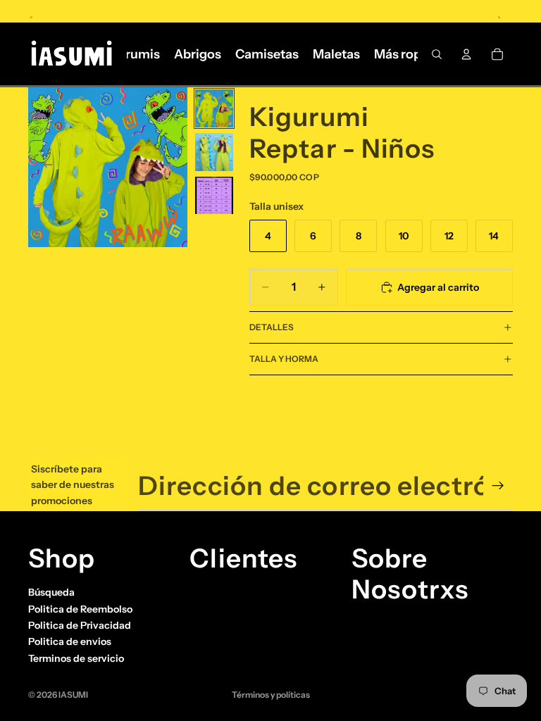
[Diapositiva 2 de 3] (214, 152)
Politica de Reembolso (80, 609)
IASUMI (73, 694)
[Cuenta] (466, 54)
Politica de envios (69, 641)
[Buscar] (436, 54)
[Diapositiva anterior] (43, 167)
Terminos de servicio (76, 658)
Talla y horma (283, 358)
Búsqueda (51, 592)
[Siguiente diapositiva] (171, 167)
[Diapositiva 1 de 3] (214, 108)
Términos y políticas (271, 694)
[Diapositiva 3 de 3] (214, 196)
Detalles (271, 327)
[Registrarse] (498, 486)
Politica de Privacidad (79, 625)
